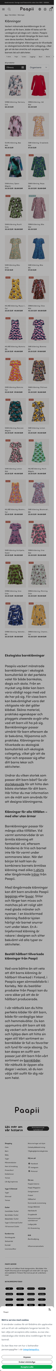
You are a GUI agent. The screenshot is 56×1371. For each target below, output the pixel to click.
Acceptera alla (27, 1367)
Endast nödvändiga (27, 1362)
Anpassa (27, 1357)
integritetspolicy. (31, 1349)
